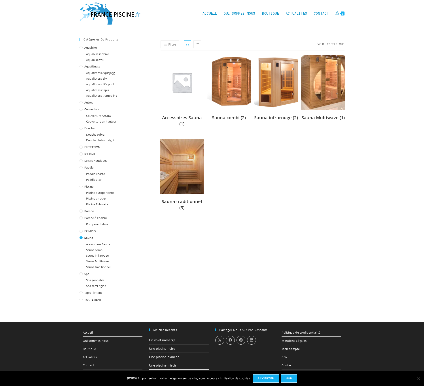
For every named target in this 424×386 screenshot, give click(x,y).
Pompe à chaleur (95, 218)
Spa (86, 274)
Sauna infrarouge (97, 255)
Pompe (89, 211)
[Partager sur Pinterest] (241, 340)
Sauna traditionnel (98, 267)
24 (333, 44)
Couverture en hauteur (101, 121)
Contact (88, 365)
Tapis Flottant (93, 293)
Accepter (266, 378)
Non (289, 378)
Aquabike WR (95, 60)
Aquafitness (92, 66)
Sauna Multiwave (97, 261)
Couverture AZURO (98, 116)
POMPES (90, 231)
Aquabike (90, 48)
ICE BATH (90, 154)
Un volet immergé (162, 340)
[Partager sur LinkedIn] (251, 340)
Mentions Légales (294, 341)
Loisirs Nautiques (95, 161)
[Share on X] (219, 340)
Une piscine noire (162, 348)
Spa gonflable (95, 280)
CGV (285, 357)
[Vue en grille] (187, 44)
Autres (88, 102)
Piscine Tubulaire (97, 204)
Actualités (90, 357)
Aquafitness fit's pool (100, 84)
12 (328, 44)
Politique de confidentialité (301, 332)
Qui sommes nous (96, 341)
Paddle (88, 167)
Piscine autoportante (100, 193)
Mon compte (291, 349)
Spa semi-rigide (96, 286)
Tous (340, 44)
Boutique (89, 349)
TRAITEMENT (92, 300)
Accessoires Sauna (98, 244)
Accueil (88, 332)
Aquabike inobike (97, 54)
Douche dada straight (100, 140)
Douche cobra (95, 134)
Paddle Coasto (95, 174)
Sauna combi (94, 250)
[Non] (418, 378)
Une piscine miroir (162, 365)
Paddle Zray (94, 180)
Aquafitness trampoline (101, 96)
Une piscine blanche (164, 357)
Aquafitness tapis (97, 90)
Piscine (88, 186)
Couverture (91, 109)
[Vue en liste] (197, 44)
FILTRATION (92, 147)
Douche (89, 128)
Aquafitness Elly (96, 79)
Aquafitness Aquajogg (100, 73)
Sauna (88, 238)
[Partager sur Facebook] (230, 340)
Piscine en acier (96, 198)
